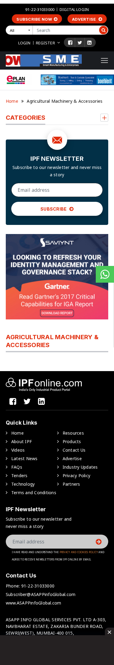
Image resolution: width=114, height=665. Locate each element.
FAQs (16, 467)
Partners (71, 484)
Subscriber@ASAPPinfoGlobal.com (41, 594)
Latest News (24, 458)
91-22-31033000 (39, 9)
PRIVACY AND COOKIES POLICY (79, 552)
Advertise (84, 19)
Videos (18, 450)
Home (12, 101)
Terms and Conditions (33, 492)
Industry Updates (80, 467)
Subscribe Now (34, 19)
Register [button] (45, 43)
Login (24, 43)
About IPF (21, 441)
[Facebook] (70, 42)
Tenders (19, 475)
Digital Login (74, 9)
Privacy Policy (77, 475)
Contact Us (74, 450)
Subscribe (54, 209)
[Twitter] (80, 42)
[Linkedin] (89, 42)
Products (72, 441)
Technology (23, 484)
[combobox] (20, 30)
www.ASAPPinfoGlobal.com (33, 603)
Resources (73, 433)
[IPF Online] (44, 60)
